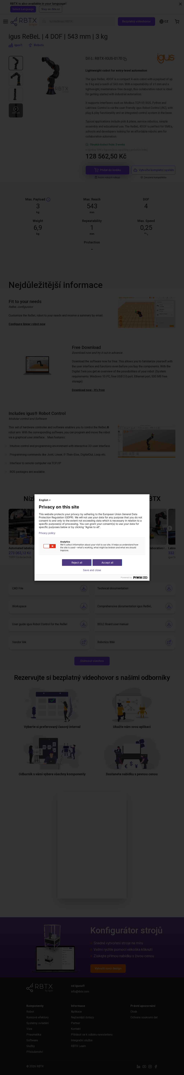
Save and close (92, 570)
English (43, 499)
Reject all (77, 562)
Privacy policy (47, 533)
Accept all (107, 562)
